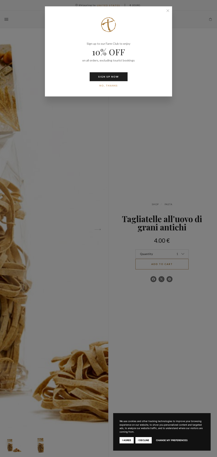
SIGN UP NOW (108, 76)
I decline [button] (143, 440)
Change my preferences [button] (172, 440)
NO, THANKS (108, 85)
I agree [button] (126, 440)
